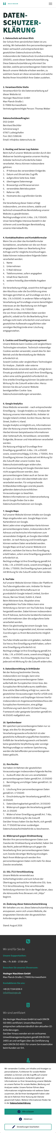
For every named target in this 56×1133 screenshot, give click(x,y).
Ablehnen (28, 1119)
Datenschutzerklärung (20, 1103)
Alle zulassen (28, 1111)
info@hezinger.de (12, 992)
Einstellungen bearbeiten (28, 1126)
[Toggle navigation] (50, 3)
